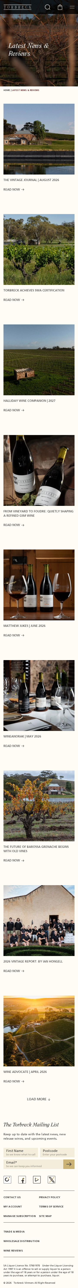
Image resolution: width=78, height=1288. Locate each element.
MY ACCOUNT (12, 1206)
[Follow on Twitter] (51, 1179)
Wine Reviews (13, 1250)
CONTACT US (12, 1197)
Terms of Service (51, 1206)
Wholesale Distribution (21, 1241)
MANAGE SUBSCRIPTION (19, 1216)
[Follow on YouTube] (37, 1179)
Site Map (45, 1216)
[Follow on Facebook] (22, 1179)
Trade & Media (14, 1231)
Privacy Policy (49, 1197)
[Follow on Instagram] (7, 1180)
